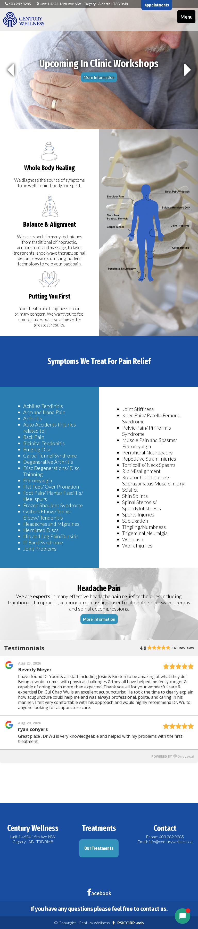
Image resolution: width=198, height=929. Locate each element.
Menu (186, 17)
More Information (99, 77)
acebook (101, 893)
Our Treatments (98, 848)
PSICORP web (130, 922)
